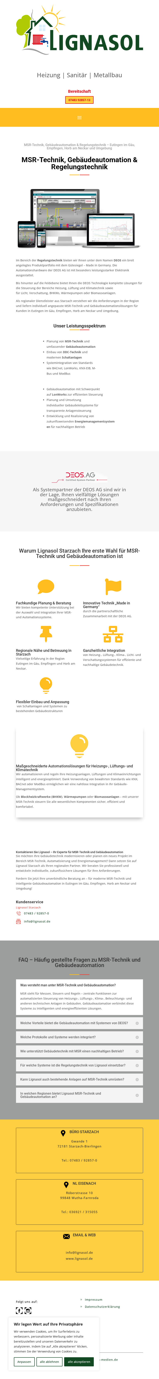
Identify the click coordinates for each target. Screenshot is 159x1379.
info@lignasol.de (37, 921)
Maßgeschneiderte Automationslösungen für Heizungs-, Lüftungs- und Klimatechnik (74, 768)
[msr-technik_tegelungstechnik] (79, 250)
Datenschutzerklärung (102, 1307)
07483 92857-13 (79, 100)
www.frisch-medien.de (100, 1360)
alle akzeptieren (79, 1362)
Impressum (93, 1300)
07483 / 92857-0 (36, 913)
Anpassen (24, 1362)
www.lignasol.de (79, 1258)
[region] (53, 1344)
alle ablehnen (49, 1362)
